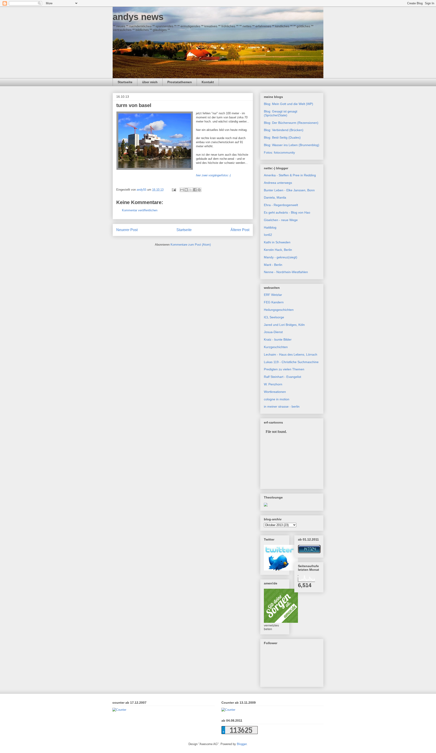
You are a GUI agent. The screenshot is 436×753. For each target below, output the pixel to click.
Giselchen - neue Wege (281, 220)
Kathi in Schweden (277, 242)
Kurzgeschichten (276, 347)
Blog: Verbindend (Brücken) (283, 130)
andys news (138, 17)
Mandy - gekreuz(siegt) (280, 257)
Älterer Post (239, 230)
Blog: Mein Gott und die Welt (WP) (288, 104)
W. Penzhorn (273, 384)
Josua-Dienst (273, 332)
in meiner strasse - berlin (282, 406)
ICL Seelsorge (274, 317)
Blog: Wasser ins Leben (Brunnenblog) (291, 145)
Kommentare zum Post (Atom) (191, 244)
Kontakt (208, 82)
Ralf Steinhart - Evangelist (282, 377)
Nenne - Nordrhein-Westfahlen (286, 272)
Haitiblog (270, 227)
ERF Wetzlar (273, 295)
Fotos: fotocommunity (279, 152)
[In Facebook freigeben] (195, 189)
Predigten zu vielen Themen (284, 369)
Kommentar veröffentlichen (139, 210)
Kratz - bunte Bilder (278, 339)
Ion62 (268, 235)
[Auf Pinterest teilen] (199, 189)
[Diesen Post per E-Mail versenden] (182, 189)
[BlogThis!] (186, 189)
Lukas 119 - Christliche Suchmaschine (291, 362)
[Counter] (119, 709)
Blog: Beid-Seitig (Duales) (282, 137)
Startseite (125, 82)
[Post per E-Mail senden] (173, 189)
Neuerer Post (127, 230)
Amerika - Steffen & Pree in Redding (290, 175)
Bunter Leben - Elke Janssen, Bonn (289, 190)
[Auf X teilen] (190, 189)
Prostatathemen (179, 82)
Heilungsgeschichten (279, 310)
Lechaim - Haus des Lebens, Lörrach (290, 354)
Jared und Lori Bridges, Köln (284, 325)
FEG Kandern (274, 302)
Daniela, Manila (275, 197)
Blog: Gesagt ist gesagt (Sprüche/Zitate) (280, 113)
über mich (150, 82)
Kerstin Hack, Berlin (278, 250)
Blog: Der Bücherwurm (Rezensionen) (291, 123)
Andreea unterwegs (278, 183)
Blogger (242, 744)
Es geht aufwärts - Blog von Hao (287, 212)
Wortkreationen (275, 392)
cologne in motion (276, 399)
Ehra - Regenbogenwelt (281, 205)
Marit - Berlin (273, 265)
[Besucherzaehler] (309, 552)
